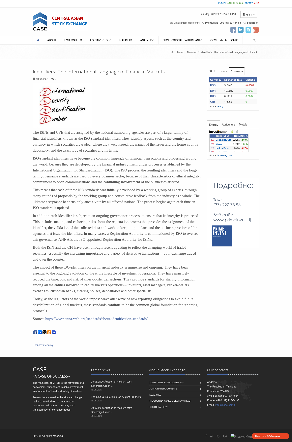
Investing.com (225, 155)
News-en (192, 52)
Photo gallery (158, 406)
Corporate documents (163, 388)
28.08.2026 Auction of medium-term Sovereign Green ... (111, 383)
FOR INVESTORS (100, 40)
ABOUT (51, 40)
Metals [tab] (243, 124)
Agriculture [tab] (228, 124)
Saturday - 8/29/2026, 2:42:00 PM (218, 14)
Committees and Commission (166, 382)
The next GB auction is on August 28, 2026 (116, 397)
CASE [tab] (212, 71)
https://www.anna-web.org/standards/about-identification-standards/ (96, 319)
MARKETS (125, 40)
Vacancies (155, 394)
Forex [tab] (223, 71)
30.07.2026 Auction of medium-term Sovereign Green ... (111, 410)
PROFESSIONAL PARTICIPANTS (182, 40)
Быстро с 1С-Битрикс (268, 436)
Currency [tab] (237, 71)
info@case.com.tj (190, 22)
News (180, 52)
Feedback (252, 22)
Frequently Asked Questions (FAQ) (170, 400)
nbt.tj (220, 106)
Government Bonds (224, 40)
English (248, 14)
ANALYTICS (147, 40)
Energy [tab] (213, 125)
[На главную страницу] (59, 21)
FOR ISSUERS (73, 40)
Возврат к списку (43, 345)
